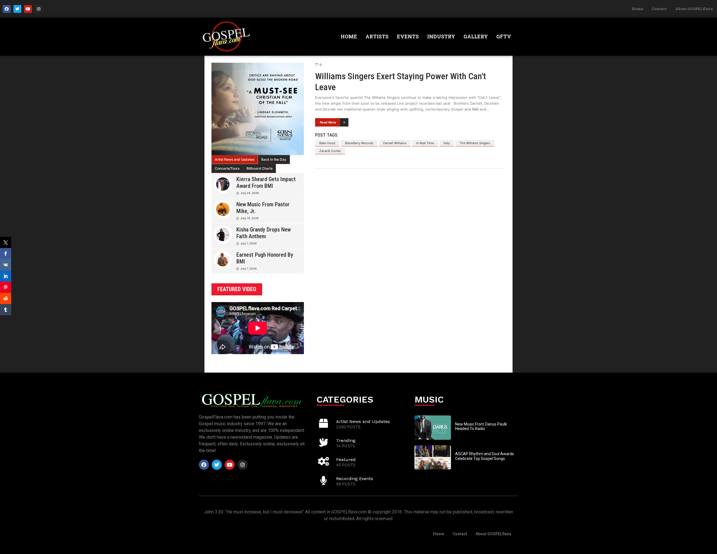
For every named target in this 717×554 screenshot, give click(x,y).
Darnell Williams (394, 143)
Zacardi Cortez (330, 151)
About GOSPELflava (694, 8)
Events (408, 36)
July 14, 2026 (249, 218)
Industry (441, 36)
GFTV (503, 36)
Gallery (476, 36)
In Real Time (425, 143)
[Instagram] (39, 9)
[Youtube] (28, 9)
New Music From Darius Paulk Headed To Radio (481, 426)
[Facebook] (7, 9)
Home (637, 8)
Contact (659, 8)
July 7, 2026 (248, 243)
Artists (377, 36)
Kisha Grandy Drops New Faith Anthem (263, 233)
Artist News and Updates (234, 159)
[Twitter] (17, 9)
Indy (447, 143)
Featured (346, 459)
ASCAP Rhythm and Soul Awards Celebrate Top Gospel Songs (484, 456)
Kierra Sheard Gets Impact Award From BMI (266, 182)
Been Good (327, 143)
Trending (345, 440)
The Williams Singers (475, 143)
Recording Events (354, 478)
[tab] (234, 159)
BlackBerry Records (359, 143)
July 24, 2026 (249, 193)
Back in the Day (273, 159)
